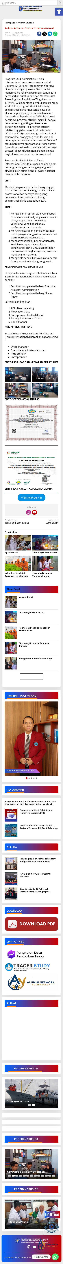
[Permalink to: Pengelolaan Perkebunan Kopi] (11, 663)
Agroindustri (52, 521)
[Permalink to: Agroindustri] (18, 543)
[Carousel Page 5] (24, 1176)
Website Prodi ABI (31, 497)
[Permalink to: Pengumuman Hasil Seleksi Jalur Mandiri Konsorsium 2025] (11, 814)
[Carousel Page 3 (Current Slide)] (16, 1176)
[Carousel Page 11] (46, 1176)
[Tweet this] (44, 34)
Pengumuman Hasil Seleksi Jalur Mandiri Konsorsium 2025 (36, 811)
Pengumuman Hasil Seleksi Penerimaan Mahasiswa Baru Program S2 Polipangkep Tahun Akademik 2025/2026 (30, 803)
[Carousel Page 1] (29, 1105)
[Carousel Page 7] (31, 1176)
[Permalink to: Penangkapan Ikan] (31, 1093)
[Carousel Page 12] (49, 1176)
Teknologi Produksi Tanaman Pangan (42, 574)
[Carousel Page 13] (53, 1176)
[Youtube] (34, 512)
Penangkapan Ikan (18, 1101)
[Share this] (39, 34)
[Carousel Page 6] (27, 1176)
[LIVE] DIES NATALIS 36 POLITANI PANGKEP (35, 875)
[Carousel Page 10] (42, 1176)
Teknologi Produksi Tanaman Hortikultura (16, 574)
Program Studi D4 (26, 22)
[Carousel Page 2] (13, 1176)
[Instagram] (28, 512)
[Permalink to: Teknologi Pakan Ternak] (45, 543)
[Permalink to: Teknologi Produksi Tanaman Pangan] (45, 563)
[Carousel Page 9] (38, 1176)
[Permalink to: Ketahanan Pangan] (31, 1214)
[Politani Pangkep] (31, 8)
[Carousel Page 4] (20, 1176)
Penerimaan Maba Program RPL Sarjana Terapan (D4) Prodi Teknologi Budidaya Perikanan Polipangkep (39, 826)
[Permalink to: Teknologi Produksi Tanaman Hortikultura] (18, 563)
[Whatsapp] (55, 34)
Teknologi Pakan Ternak (17, 521)
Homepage (10, 22)
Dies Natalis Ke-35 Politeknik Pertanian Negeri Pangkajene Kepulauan (35, 890)
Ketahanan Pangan (18, 1221)
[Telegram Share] (50, 34)
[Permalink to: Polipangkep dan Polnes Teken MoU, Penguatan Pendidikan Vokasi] (11, 863)
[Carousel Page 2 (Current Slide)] (33, 1105)
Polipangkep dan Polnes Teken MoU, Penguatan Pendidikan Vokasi (38, 860)
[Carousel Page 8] (35, 1176)
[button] (59, 12)
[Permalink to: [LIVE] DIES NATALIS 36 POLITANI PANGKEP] (11, 878)
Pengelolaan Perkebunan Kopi (35, 658)
